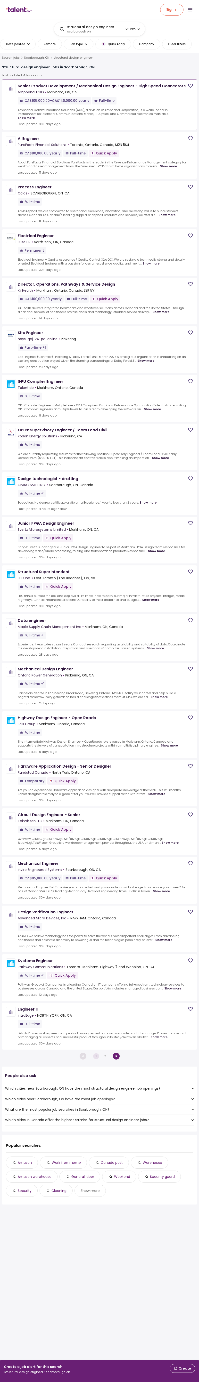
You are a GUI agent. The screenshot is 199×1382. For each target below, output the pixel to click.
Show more (26, 118)
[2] (116, 1056)
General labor (82, 1176)
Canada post (112, 1162)
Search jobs (11, 57)
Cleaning (58, 1190)
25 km (130, 29)
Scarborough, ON (36, 57)
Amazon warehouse (34, 1176)
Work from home (66, 1162)
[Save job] (190, 86)
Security (25, 1190)
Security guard (162, 1176)
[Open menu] (190, 10)
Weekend (122, 1176)
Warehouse (152, 1162)
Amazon (25, 1162)
